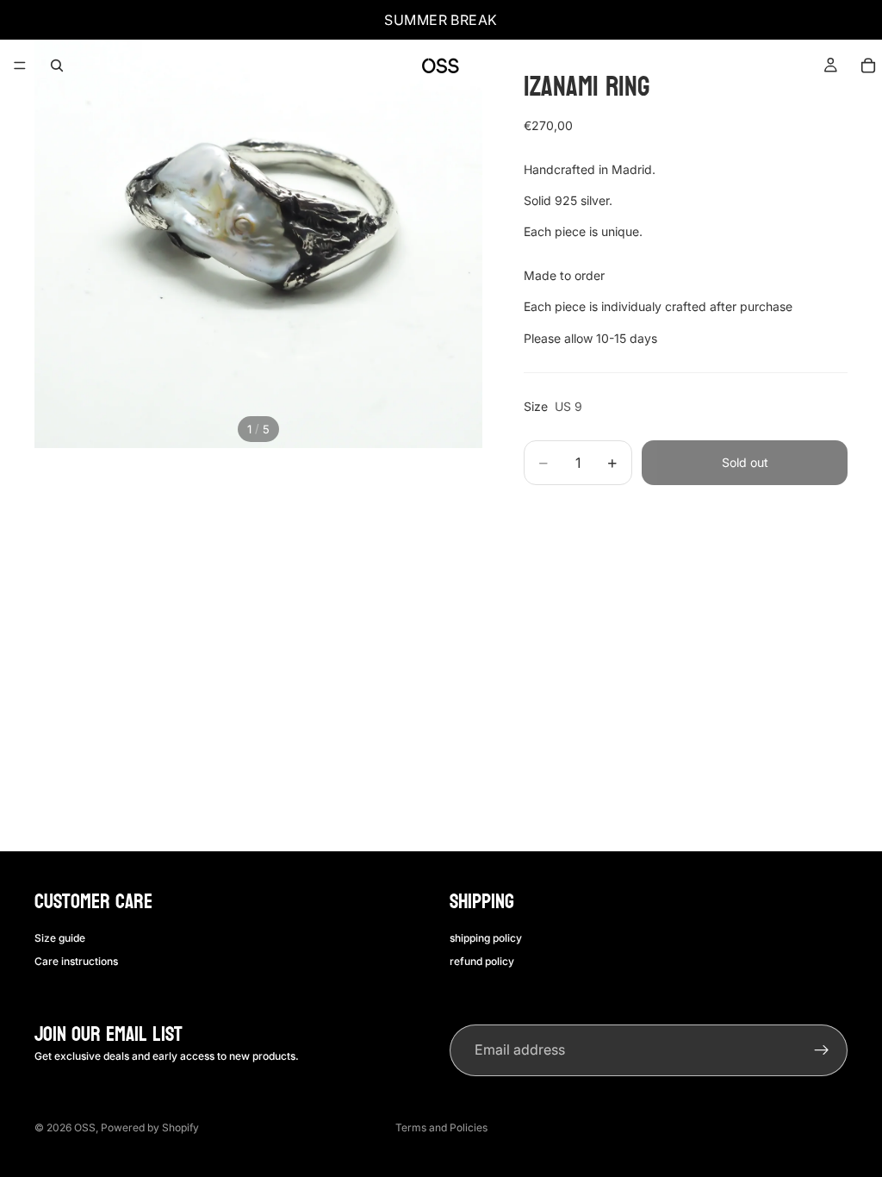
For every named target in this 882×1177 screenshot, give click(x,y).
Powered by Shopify (150, 1127)
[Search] (57, 65)
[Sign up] (822, 1050)
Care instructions (76, 960)
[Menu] (20, 65)
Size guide (59, 937)
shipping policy (486, 937)
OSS (85, 1127)
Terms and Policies (441, 1127)
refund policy (482, 960)
